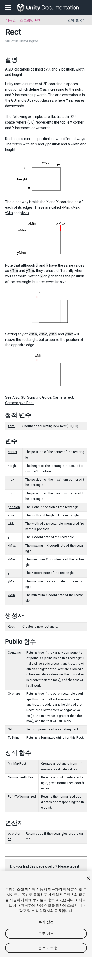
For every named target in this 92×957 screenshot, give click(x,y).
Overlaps (14, 693)
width (75, 144)
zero (11, 426)
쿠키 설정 (46, 922)
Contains (14, 652)
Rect (11, 626)
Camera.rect (63, 397)
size (11, 515)
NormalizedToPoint (22, 777)
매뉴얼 (11, 20)
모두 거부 (46, 934)
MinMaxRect (17, 763)
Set (10, 729)
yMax (24, 213)
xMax (75, 207)
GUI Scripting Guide (36, 397)
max (11, 479)
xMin (65, 207)
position (14, 507)
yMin (9, 213)
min (10, 493)
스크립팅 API (30, 20)
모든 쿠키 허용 (45, 948)
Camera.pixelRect (19, 403)
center (12, 452)
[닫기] (88, 878)
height (10, 150)
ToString (14, 737)
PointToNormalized (22, 796)
